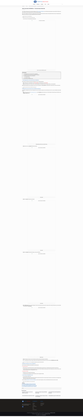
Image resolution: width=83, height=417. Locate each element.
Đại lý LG (49, 410)
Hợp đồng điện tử (42, 403)
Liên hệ (33, 404)
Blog (33, 407)
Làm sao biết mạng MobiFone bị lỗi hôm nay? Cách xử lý (29, 384)
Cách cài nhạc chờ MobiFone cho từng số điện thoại (29, 381)
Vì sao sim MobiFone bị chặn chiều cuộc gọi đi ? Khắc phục (29, 386)
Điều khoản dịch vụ (35, 406)
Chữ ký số (42, 405)
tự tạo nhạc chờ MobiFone (41, 11)
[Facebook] (22, 406)
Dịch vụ (33, 408)
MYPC (58, 408)
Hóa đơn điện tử (42, 404)
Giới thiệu (34, 403)
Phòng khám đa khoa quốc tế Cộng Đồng (56, 409)
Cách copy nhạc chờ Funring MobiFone (27, 16)
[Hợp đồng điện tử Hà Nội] (41, 1)
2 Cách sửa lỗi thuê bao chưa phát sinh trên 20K (28, 395)
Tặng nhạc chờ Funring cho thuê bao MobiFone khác (29, 17)
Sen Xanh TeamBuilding (55, 408)
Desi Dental (51, 408)
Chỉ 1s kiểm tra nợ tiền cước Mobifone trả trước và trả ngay (29, 385)
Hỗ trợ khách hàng (34, 409)
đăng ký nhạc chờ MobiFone (30, 85)
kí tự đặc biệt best (52, 410)
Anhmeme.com (50, 409)
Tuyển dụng (34, 405)
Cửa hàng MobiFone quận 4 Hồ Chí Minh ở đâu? (54, 395)
